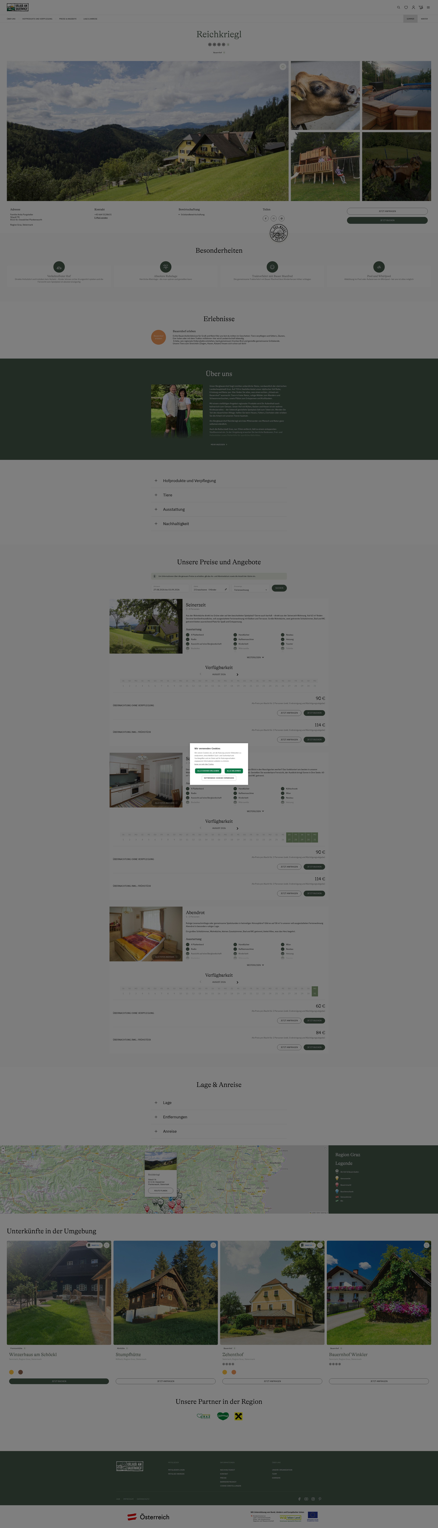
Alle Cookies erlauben (208, 771)
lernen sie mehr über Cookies (204, 764)
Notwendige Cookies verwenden (219, 778)
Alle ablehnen (234, 771)
